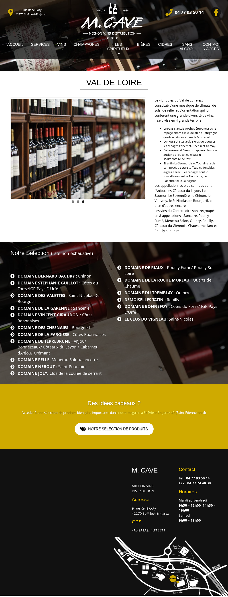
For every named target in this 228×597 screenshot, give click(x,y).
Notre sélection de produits (118, 429)
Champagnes (86, 44)
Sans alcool (187, 46)
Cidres (165, 44)
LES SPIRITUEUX (118, 46)
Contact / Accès (211, 46)
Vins (61, 44)
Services (40, 44)
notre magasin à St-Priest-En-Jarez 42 (146, 412)
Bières (144, 44)
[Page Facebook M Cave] (216, 12)
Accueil (15, 44)
